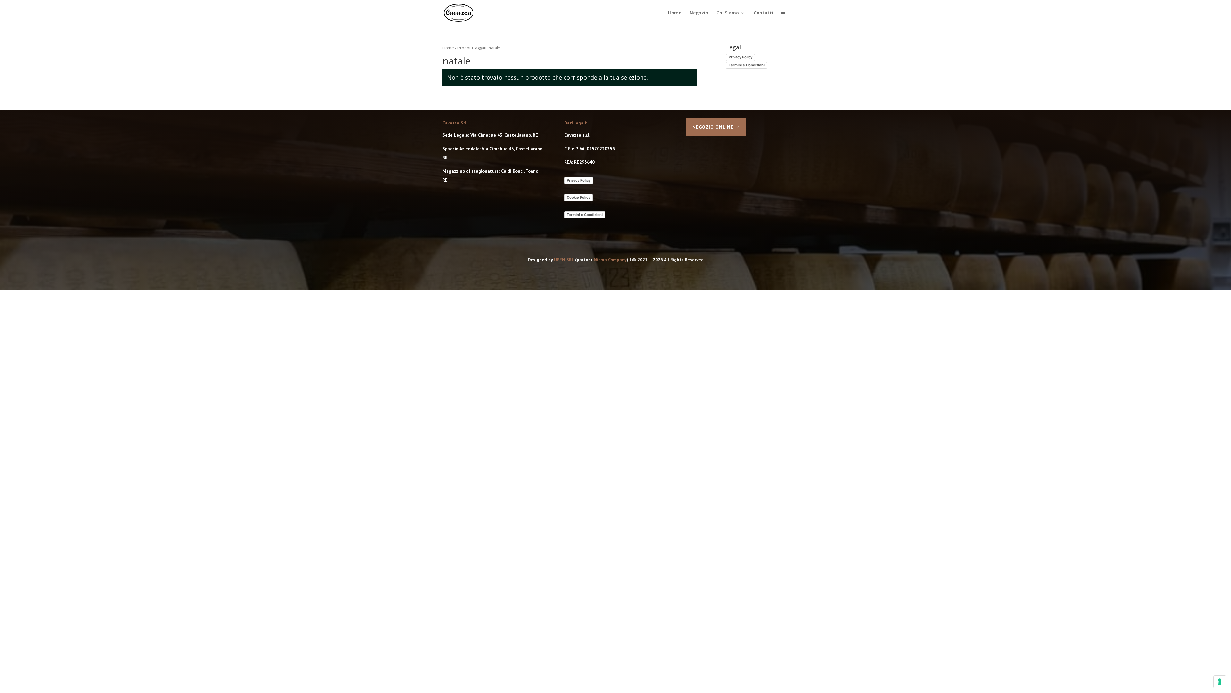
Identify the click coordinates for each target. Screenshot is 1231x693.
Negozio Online (712, 127)
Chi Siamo (727, 13)
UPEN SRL (564, 259)
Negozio (699, 13)
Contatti (763, 13)
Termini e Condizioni (747, 65)
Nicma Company (610, 259)
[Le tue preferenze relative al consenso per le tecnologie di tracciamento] (1220, 682)
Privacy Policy (740, 57)
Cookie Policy (578, 197)
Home (674, 13)
